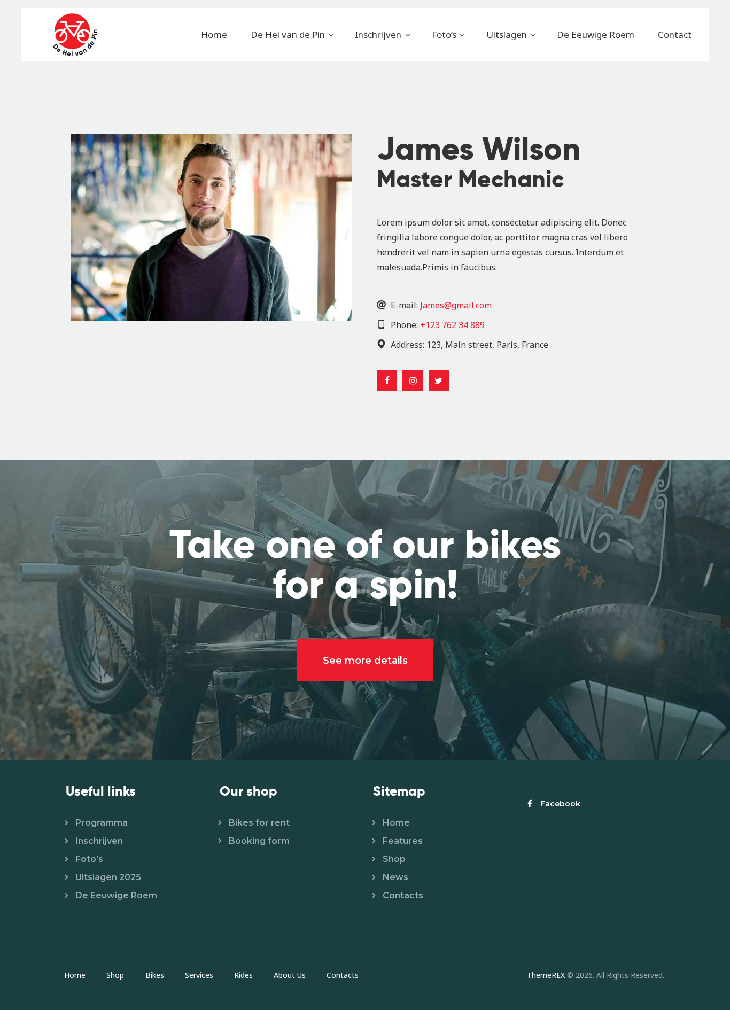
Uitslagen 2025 (108, 877)
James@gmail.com (456, 305)
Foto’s (89, 859)
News (395, 877)
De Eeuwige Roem (116, 895)
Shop (394, 859)
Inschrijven (99, 841)
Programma (101, 823)
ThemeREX (546, 975)
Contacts (403, 895)
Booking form (259, 841)
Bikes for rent (259, 823)
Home (396, 823)
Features (403, 841)
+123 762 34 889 (452, 325)
